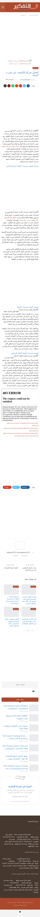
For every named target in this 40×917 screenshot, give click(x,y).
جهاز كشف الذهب (26, 882)
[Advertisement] (20, 37)
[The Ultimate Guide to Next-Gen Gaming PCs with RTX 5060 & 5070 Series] (33, 748)
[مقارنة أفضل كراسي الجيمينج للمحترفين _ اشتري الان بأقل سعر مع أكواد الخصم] (28, 589)
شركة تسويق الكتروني (23, 858)
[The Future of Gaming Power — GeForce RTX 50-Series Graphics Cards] (33, 737)
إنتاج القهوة (31, 846)
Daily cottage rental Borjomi (22, 834)
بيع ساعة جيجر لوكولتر (20, 844)
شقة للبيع (30, 885)
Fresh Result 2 (28, 841)
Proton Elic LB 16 (17, 841)
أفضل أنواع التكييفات (11, 568)
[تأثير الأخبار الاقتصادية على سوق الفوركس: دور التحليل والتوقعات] (28, 612)
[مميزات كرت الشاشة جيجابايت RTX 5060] (33, 728)
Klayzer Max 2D (20, 885)
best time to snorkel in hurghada (17, 863)
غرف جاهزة (30, 863)
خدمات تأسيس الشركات (24, 839)
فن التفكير (16, 905)
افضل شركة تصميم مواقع (23, 880)
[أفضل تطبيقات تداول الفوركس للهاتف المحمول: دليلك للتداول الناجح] (11, 612)
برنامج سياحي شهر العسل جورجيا (23, 889)
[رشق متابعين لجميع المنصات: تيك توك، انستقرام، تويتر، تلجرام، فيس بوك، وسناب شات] (33, 758)
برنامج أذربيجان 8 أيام (25, 861)
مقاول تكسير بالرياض (27, 887)
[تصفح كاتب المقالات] (20, 545)
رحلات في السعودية (22, 837)
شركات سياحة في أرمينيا (20, 865)
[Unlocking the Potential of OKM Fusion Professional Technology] (11, 589)
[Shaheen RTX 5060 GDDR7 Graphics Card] (33, 718)
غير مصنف (35, 68)
